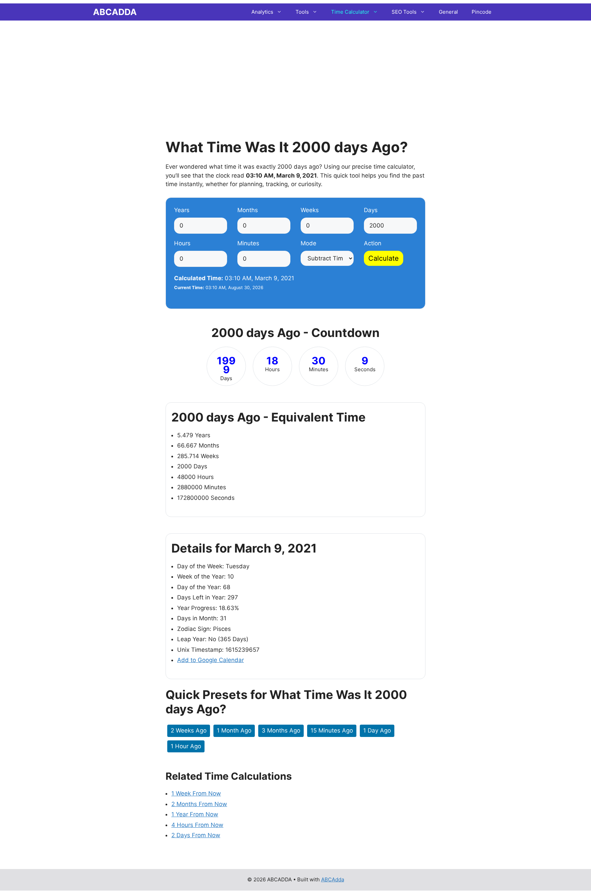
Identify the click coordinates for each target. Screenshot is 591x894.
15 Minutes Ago (332, 730)
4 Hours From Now (197, 824)
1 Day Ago (377, 730)
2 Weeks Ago (189, 730)
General (448, 12)
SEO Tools (404, 12)
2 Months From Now (199, 804)
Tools (302, 12)
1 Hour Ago (186, 746)
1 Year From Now (194, 814)
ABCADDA (115, 12)
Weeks (310, 210)
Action (372, 243)
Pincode (481, 12)
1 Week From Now (196, 793)
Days (371, 210)
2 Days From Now (195, 835)
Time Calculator (350, 12)
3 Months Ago (281, 730)
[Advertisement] (295, 70)
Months (247, 210)
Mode (308, 243)
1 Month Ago (234, 730)
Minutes (248, 243)
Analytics (262, 12)
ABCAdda (332, 879)
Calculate (383, 258)
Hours (182, 243)
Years (181, 210)
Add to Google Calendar (210, 660)
